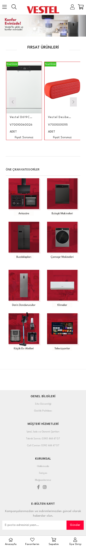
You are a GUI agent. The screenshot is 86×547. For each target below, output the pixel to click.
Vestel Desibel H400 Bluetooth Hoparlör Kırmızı (56, 117)
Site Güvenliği (43, 404)
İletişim (43, 473)
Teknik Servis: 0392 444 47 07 (43, 439)
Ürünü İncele (27, 101)
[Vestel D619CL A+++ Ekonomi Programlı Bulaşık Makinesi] (21, 88)
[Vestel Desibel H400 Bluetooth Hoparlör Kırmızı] (59, 88)
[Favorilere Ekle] (21, 101)
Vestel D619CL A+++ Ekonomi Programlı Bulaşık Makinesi (18, 117)
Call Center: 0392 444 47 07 (43, 445)
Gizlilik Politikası (43, 411)
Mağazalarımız (43, 480)
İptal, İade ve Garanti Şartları (43, 432)
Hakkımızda (43, 466)
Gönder (75, 525)
